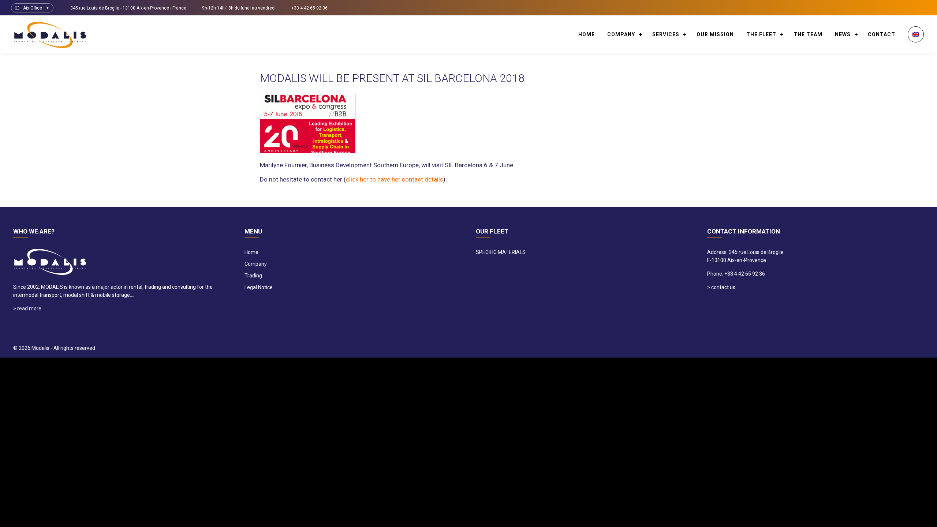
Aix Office (32, 8)
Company (255, 264)
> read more (27, 308)
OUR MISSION (715, 34)
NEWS (843, 34)
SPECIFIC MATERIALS (501, 252)
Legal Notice (258, 287)
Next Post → (660, 204)
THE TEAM (808, 34)
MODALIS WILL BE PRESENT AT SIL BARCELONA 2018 (392, 78)
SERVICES (665, 34)
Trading (253, 276)
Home (586, 34)
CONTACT (881, 34)
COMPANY (621, 34)
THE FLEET (761, 34)
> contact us (721, 287)
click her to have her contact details (394, 179)
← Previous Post (612, 204)
